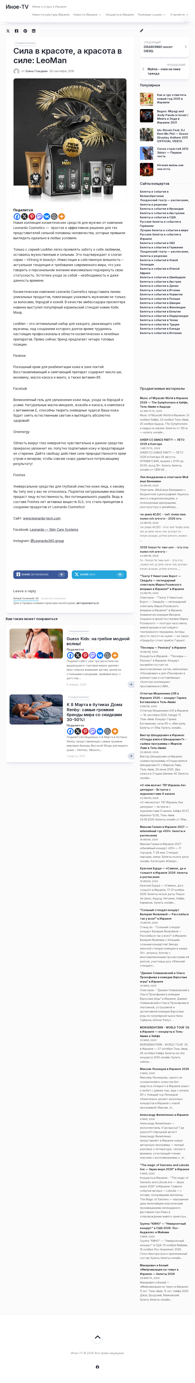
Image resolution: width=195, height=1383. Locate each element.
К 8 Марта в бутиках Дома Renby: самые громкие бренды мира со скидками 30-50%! (94, 712)
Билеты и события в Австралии (162, 213)
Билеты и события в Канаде (160, 328)
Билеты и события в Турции (159, 324)
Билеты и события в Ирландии (162, 208)
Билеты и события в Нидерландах (164, 315)
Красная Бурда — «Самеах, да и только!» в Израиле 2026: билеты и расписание (164, 872)
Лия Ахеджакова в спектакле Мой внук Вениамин (164, 479)
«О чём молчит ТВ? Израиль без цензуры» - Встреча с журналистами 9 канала (162, 789)
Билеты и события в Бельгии (160, 311)
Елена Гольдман (37, 71)
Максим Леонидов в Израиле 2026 (164, 1069)
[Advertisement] (164, 359)
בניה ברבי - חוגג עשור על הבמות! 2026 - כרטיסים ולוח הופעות (164, 549)
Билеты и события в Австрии (160, 281)
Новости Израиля (85, 14)
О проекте (177, 14)
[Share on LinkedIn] (33, 31)
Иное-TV (17, 7)
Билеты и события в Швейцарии (162, 277)
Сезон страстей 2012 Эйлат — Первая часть (172, 152)
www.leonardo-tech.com (42, 518)
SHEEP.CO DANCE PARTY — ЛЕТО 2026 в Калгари (162, 442)
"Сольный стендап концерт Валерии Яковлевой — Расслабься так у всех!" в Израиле (164, 914)
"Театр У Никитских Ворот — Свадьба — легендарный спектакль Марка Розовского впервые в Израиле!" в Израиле (162, 582)
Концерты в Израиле (120, 14)
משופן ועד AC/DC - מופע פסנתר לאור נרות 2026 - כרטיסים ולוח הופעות (163, 516)
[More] (61, 216)
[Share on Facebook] (16, 31)
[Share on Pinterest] (25, 31)
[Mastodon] (39, 216)
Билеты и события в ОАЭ (157, 243)
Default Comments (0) (26, 598)
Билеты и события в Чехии (159, 320)
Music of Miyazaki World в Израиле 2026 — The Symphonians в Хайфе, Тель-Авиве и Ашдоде (164, 402)
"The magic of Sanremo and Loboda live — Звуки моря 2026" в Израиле (164, 1167)
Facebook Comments (53, 598)
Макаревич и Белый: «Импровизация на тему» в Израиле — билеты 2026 (159, 1269)
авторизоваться (87, 603)
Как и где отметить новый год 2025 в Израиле (171, 98)
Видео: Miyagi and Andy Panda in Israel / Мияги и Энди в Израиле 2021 (172, 116)
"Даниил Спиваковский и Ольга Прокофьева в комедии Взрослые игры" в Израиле (163, 977)
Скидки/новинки (25, 42)
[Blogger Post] (54, 216)
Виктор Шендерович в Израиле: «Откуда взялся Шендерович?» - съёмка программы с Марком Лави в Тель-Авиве (163, 741)
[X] (24, 216)
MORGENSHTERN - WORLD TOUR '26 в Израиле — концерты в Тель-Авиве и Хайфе (164, 1032)
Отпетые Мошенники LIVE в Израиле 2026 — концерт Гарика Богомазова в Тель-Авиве (163, 698)
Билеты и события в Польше (160, 298)
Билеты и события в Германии (161, 247)
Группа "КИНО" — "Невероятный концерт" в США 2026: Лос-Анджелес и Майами (163, 1228)
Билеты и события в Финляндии (162, 307)
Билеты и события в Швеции (160, 302)
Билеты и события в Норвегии (161, 294)
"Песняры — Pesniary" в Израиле (163, 647)
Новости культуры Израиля (51, 14)
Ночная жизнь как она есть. (170, 167)
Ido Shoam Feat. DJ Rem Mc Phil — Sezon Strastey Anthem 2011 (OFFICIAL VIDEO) (172, 135)
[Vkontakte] (46, 216)
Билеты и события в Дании (159, 285)
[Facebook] (17, 216)
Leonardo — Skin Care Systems (54, 530)
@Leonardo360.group (47, 541)
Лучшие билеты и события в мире (164, 230)
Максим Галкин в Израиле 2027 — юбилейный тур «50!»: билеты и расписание (164, 831)
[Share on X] (9, 31)
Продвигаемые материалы (162, 389)
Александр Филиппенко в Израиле (164, 1114)
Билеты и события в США (158, 217)
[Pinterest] (32, 216)
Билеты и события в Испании (161, 333)
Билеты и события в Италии (160, 290)
